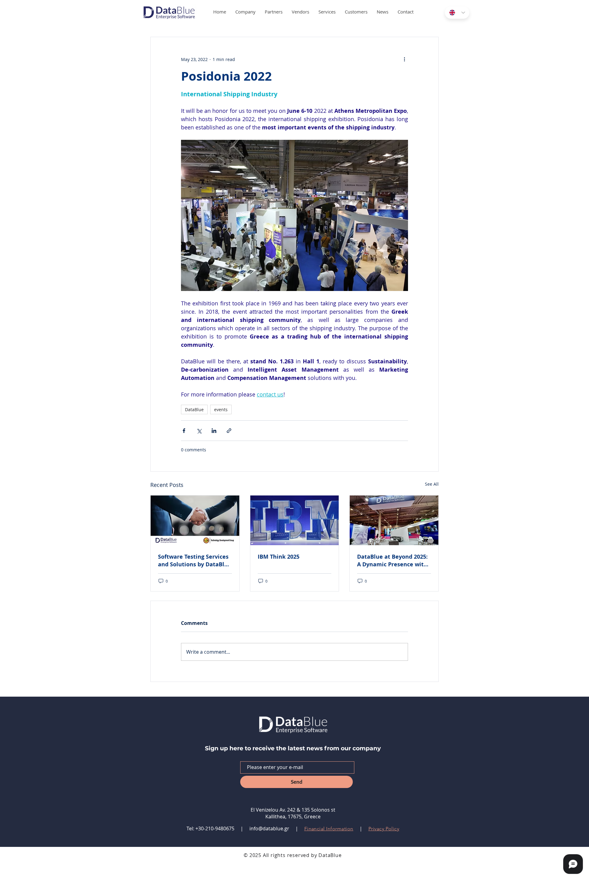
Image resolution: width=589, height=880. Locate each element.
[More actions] (404, 59)
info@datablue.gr (269, 828)
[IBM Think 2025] (294, 520)
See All (432, 484)
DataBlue (194, 409)
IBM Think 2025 (278, 557)
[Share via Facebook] (184, 431)
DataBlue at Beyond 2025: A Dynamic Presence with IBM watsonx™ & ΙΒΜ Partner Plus (392, 560)
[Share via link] (229, 431)
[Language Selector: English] (457, 12)
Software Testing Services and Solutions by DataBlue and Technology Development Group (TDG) (194, 560)
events (221, 409)
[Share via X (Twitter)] (199, 431)
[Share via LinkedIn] (214, 431)
